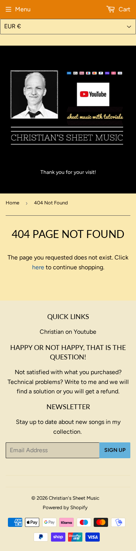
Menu (23, 9)
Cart (123, 9)
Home (12, 203)
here (38, 267)
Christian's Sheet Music (74, 498)
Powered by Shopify (65, 507)
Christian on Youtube (68, 331)
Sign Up (114, 450)
